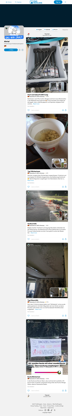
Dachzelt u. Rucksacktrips (35, 40)
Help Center (43, 407)
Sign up (58, 2)
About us (49, 404)
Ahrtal (6, 41)
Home (44, 404)
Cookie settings (59, 406)
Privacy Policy (50, 406)
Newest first (65, 29)
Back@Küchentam (33, 377)
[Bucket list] (22, 50)
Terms (44, 406)
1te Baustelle (32, 224)
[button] (65, 2)
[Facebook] (48, 410)
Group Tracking (35, 406)
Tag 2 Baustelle (32, 300)
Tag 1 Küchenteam (33, 171)
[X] (54, 410)
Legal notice (50, 407)
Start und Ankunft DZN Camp (37, 95)
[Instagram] (45, 410)
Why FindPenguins (57, 404)
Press (40, 406)
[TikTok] (51, 410)
